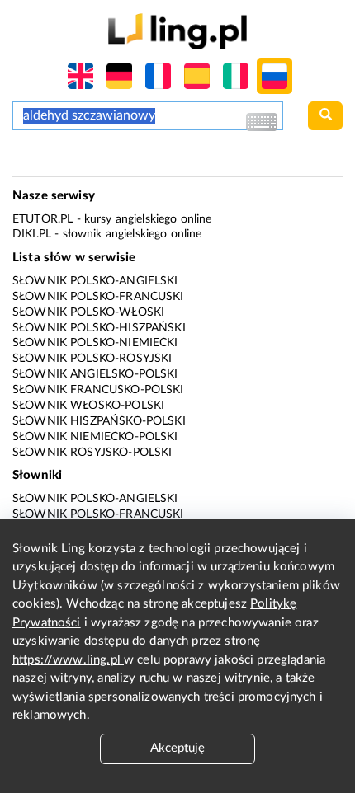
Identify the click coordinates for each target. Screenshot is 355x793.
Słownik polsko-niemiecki (95, 343)
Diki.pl (31, 234)
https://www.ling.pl (68, 660)
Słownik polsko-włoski (88, 312)
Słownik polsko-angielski (95, 281)
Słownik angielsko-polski (95, 374)
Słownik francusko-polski (98, 390)
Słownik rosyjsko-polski (92, 452)
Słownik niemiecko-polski (95, 437)
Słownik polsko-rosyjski (92, 358)
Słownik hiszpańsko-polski (99, 421)
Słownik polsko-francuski (98, 297)
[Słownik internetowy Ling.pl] (177, 31)
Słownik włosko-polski (88, 405)
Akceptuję (177, 748)
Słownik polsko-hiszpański (99, 328)
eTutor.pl (42, 219)
